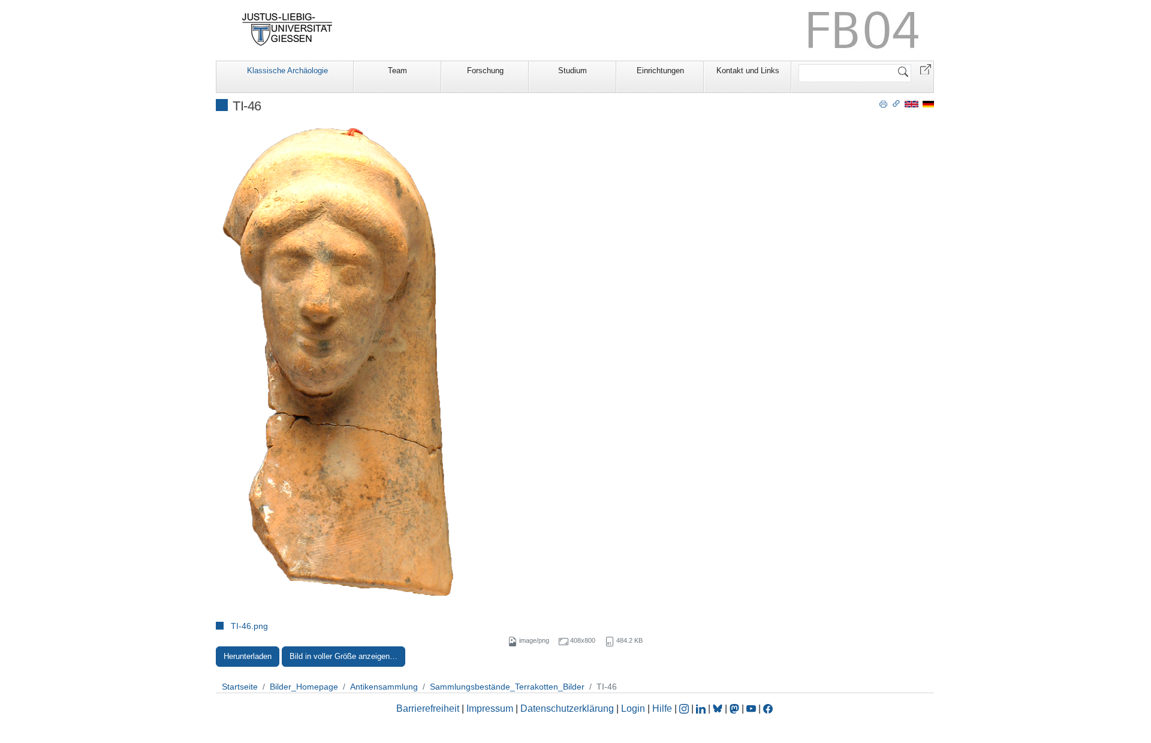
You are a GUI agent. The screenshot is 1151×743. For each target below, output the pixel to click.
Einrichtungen (660, 70)
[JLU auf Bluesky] (719, 708)
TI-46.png (249, 626)
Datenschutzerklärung (567, 708)
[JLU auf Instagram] (685, 708)
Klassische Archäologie (287, 70)
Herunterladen (248, 656)
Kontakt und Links (747, 70)
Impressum (489, 708)
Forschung (485, 70)
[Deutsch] (928, 103)
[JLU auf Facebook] (768, 708)
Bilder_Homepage (304, 686)
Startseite (240, 686)
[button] (925, 68)
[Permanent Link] (896, 103)
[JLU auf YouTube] (751, 708)
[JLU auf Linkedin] (702, 708)
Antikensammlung (384, 686)
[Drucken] (883, 103)
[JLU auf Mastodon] (736, 708)
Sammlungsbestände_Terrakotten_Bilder (507, 686)
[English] (911, 103)
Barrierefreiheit (427, 708)
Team (397, 70)
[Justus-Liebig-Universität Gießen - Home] (287, 29)
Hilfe (662, 708)
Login (634, 708)
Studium (572, 70)
